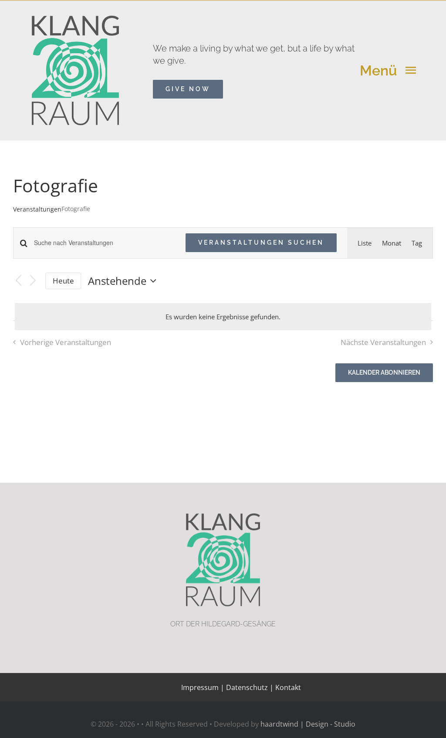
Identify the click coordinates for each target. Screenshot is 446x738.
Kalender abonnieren (384, 372)
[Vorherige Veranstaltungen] (18, 281)
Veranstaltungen (37, 209)
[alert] (223, 316)
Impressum (200, 687)
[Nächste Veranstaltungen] (33, 281)
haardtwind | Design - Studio (307, 724)
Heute (63, 281)
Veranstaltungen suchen (261, 242)
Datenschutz (247, 687)
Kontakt (287, 687)
